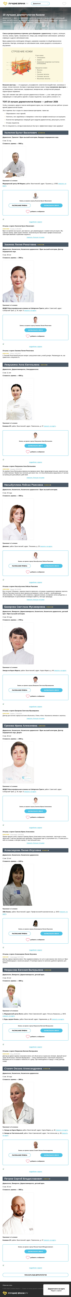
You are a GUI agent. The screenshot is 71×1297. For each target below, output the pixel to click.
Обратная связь (7, 1285)
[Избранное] (64, 3)
